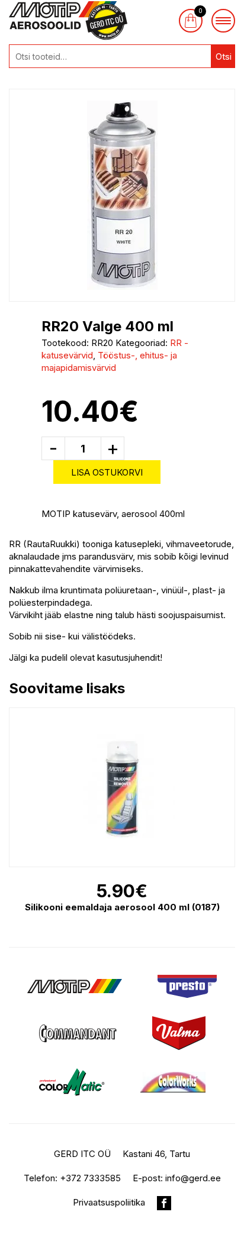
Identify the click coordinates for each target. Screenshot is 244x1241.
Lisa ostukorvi (107, 472)
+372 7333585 (90, 1178)
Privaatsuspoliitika (109, 1202)
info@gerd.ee (193, 1178)
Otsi (224, 56)
